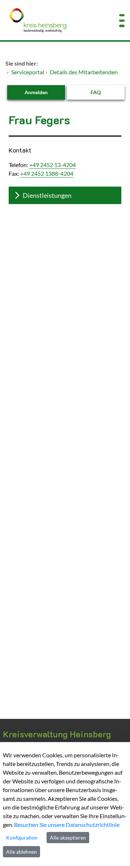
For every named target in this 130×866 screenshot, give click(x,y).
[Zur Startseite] (54, 20)
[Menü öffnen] (122, 20)
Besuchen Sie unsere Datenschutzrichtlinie (67, 824)
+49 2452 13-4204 (52, 164)
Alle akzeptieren (68, 837)
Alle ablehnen (21, 852)
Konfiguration (22, 837)
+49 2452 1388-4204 (46, 173)
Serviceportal (27, 71)
